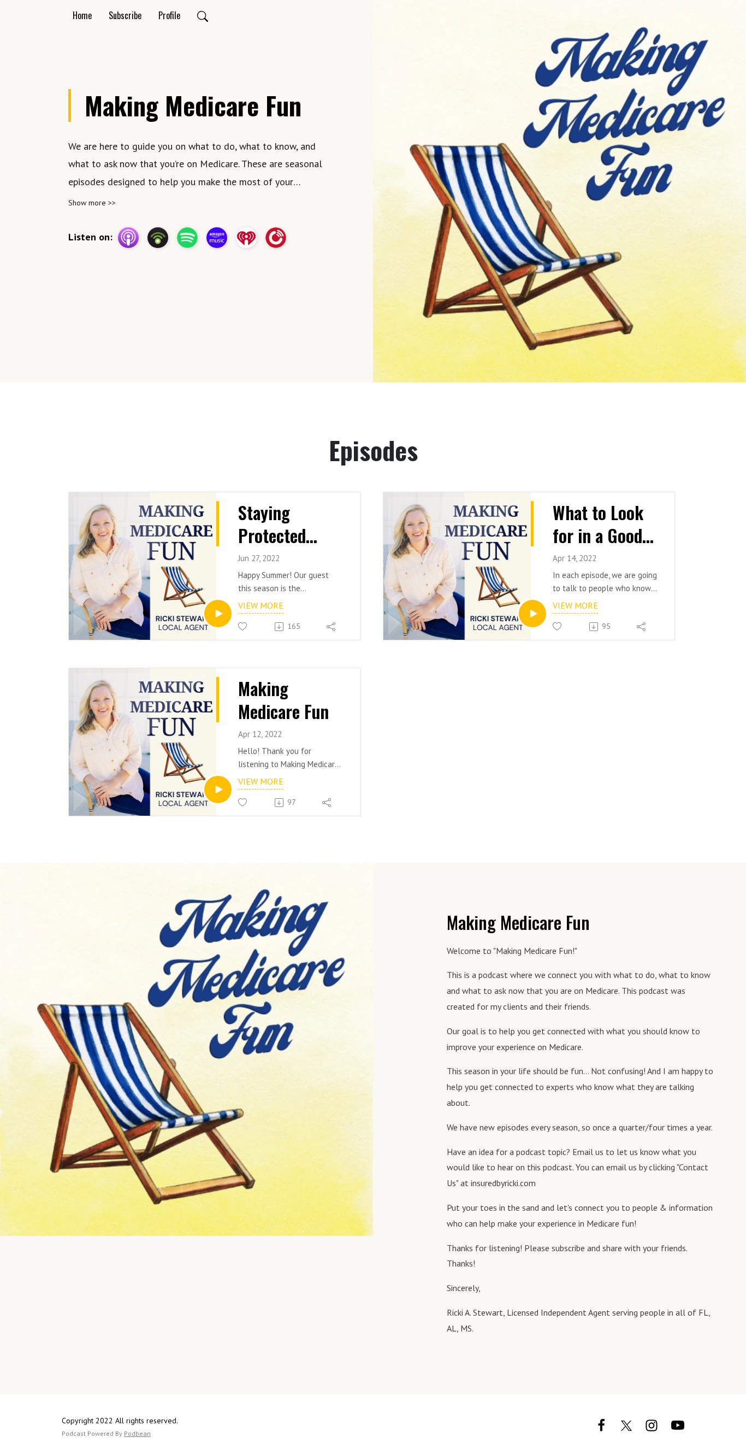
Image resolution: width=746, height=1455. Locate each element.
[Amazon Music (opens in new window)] (216, 237)
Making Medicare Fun (283, 699)
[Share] (331, 626)
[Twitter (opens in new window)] (626, 1423)
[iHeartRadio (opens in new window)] (246, 237)
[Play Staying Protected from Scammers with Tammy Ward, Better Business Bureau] (218, 613)
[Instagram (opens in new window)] (651, 1423)
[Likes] (243, 626)
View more (260, 605)
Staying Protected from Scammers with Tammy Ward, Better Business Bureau (281, 523)
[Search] (202, 15)
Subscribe (125, 15)
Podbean (137, 1433)
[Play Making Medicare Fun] (218, 789)
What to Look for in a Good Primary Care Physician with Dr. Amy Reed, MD (603, 523)
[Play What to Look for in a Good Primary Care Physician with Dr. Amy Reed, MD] (532, 613)
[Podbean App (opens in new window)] (157, 237)
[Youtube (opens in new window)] (677, 1423)
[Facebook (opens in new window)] (601, 1423)
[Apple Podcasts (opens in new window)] (128, 237)
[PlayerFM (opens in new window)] (275, 237)
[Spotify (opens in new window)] (187, 237)
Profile (169, 15)
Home (82, 15)
